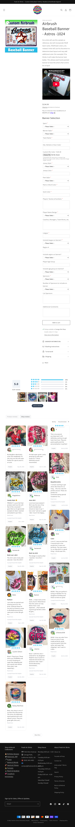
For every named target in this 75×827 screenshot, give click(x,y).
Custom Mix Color (49, 152)
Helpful (10, 466)
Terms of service (53, 820)
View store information (51, 335)
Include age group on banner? (53, 269)
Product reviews (12, 417)
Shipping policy (64, 820)
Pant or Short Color (49, 185)
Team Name (47, 138)
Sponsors (46, 276)
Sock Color (46, 192)
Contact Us (57, 761)
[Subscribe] (38, 804)
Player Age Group (49, 262)
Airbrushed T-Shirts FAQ (60, 766)
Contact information (38, 822)
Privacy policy (44, 820)
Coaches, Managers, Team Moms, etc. (56, 220)
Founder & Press (59, 756)
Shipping (44, 107)
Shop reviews (25, 417)
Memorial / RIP (12, 757)
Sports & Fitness (13, 765)
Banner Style (47, 131)
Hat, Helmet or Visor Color (52, 145)
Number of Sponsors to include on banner (55, 284)
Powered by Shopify (25, 820)
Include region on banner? (52, 254)
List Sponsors (47, 293)
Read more (10, 515)
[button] (4, 10)
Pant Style (46, 177)
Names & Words (12, 762)
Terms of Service (59, 781)
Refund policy (34, 820)
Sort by (54, 421)
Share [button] (46, 363)
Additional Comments (50, 307)
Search (56, 772)
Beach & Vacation (13, 771)
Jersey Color (47, 170)
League (45, 233)
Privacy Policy (58, 776)
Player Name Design (50, 212)
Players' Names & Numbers (52, 199)
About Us (57, 752)
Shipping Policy (59, 792)
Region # (46, 247)
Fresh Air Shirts (15, 820)
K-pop (9, 759)
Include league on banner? (52, 240)
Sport (45, 123)
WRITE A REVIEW (37, 405)
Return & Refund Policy (59, 787)
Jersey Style (47, 163)
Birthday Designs (13, 754)
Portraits (10, 768)
